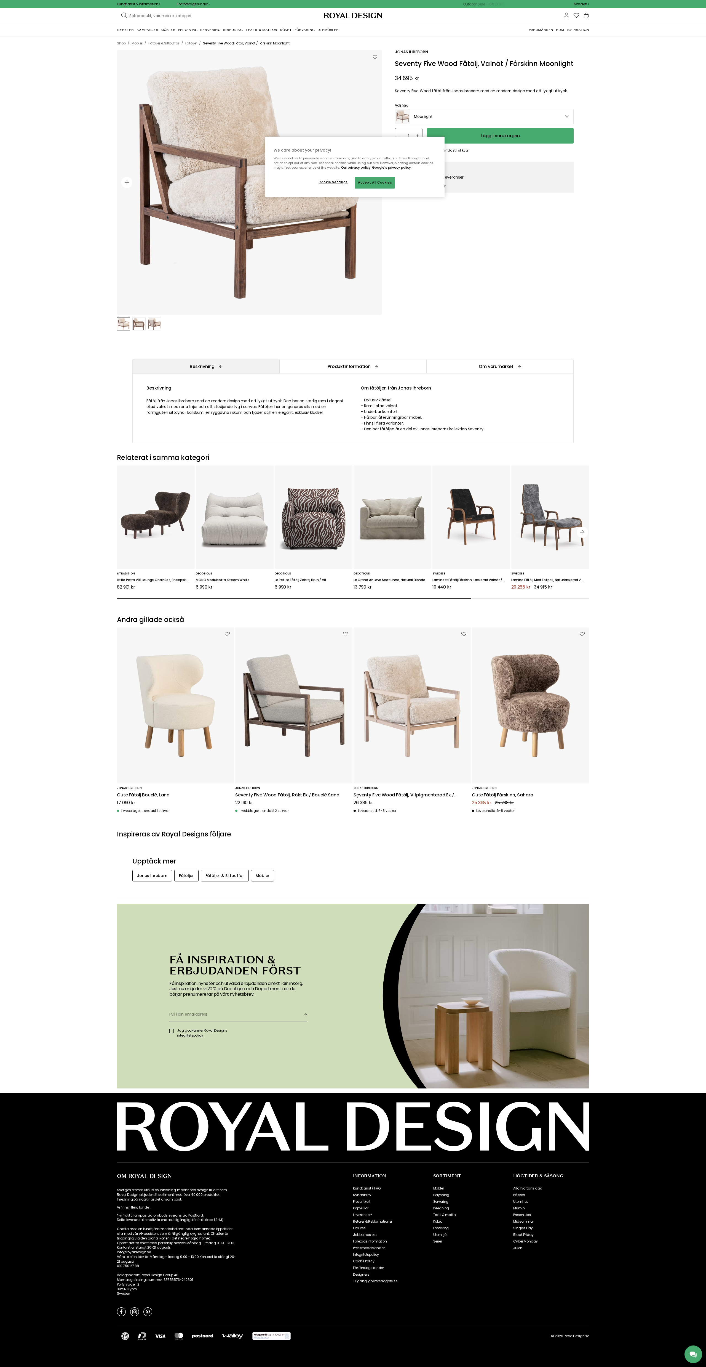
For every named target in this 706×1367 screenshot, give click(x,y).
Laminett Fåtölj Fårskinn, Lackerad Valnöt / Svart (471, 580)
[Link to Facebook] (121, 1311)
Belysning (441, 1195)
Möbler (438, 1188)
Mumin (519, 1208)
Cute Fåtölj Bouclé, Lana (143, 795)
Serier (437, 1241)
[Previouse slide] (126, 182)
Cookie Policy (364, 1261)
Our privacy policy (356, 167)
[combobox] (581, 4)
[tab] (205, 366)
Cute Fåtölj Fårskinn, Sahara (502, 795)
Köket (437, 1221)
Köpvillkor (360, 1208)
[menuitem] (125, 30)
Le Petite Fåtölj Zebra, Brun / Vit (301, 580)
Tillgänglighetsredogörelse (375, 1281)
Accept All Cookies (375, 182)
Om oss (359, 1228)
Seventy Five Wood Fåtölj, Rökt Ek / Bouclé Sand (287, 795)
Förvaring (441, 1228)
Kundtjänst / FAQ (366, 1188)
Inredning (441, 1208)
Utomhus (520, 1201)
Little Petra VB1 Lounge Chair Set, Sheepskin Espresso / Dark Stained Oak (156, 580)
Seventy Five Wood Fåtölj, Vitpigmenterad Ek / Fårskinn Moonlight (404, 795)
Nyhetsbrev (362, 1195)
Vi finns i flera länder (133, 1207)
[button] (581, 4)
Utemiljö (439, 1234)
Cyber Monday (525, 1241)
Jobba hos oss (365, 1234)
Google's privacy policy (391, 167)
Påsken (519, 1195)
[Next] (582, 532)
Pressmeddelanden (369, 1248)
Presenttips (522, 1215)
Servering (441, 1201)
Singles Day (523, 1228)
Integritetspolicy (366, 1254)
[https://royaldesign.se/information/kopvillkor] (271, 1336)
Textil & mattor (445, 1215)
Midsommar (523, 1221)
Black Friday (523, 1234)
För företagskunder (368, 1268)
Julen (517, 1248)
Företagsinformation (370, 1241)
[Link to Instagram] (134, 1311)
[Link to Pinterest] (147, 1311)
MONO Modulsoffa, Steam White (223, 580)
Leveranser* (362, 1215)
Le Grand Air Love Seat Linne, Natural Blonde (389, 580)
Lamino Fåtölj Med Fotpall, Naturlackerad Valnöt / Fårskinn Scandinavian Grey (550, 580)
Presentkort (361, 1201)
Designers (361, 1274)
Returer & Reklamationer (372, 1221)
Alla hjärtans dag (527, 1188)
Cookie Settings (333, 182)
